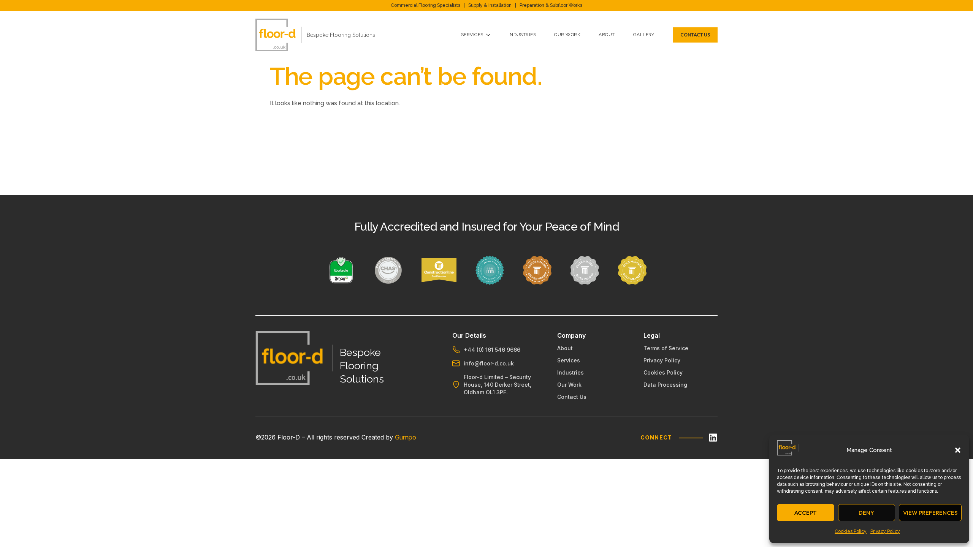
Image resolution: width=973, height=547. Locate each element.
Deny (866, 512)
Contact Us (571, 397)
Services (472, 34)
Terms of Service (665, 348)
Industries (522, 34)
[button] (958, 450)
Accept (805, 512)
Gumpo (405, 437)
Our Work (567, 34)
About (607, 34)
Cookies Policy (851, 531)
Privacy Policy (885, 531)
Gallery (643, 34)
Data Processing (665, 384)
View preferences (930, 512)
